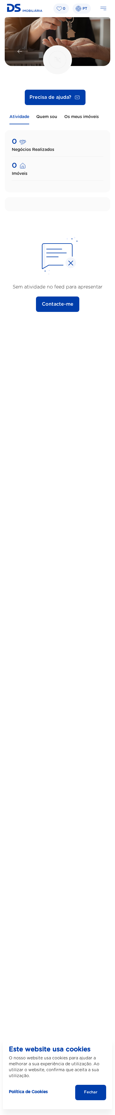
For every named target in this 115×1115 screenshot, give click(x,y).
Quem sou (46, 117)
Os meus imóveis (81, 117)
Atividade (19, 117)
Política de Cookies (28, 1092)
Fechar (90, 1092)
